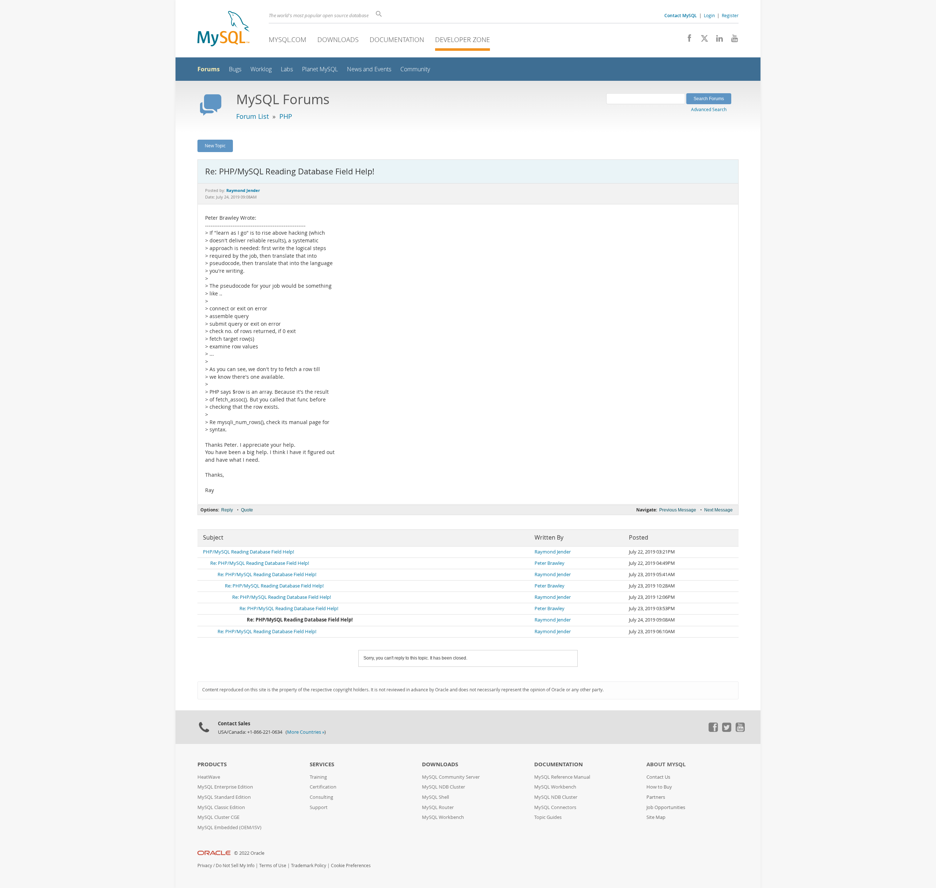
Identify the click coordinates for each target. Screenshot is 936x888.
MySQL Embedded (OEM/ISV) (229, 827)
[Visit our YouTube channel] (732, 40)
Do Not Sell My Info (235, 865)
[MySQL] (223, 29)
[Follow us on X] (702, 40)
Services (322, 764)
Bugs (235, 69)
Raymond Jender (553, 552)
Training (318, 777)
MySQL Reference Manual (562, 777)
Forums (208, 69)
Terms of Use (272, 865)
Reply (227, 510)
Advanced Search (708, 109)
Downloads (338, 39)
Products (212, 764)
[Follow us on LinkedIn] (717, 40)
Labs (287, 69)
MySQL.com (287, 39)
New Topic (215, 145)
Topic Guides (548, 817)
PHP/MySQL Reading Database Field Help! (248, 552)
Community (415, 69)
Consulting (321, 797)
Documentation (397, 39)
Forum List (252, 116)
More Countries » (305, 732)
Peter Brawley (550, 563)
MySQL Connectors (555, 807)
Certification (323, 787)
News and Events (369, 69)
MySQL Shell (435, 797)
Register (730, 15)
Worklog (261, 69)
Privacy (204, 865)
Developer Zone (462, 39)
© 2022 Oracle (249, 853)
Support (319, 807)
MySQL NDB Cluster (443, 787)
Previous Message (677, 510)
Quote (247, 510)
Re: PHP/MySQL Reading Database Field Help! (259, 563)
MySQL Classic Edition (221, 807)
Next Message (718, 510)
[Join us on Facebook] (687, 40)
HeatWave (208, 777)
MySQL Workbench (443, 817)
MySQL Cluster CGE (218, 817)
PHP (285, 116)
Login (709, 15)
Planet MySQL (320, 69)
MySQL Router (438, 807)
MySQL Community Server (451, 777)
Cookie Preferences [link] (351, 865)
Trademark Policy (308, 865)
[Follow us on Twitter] (726, 730)
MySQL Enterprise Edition (225, 787)
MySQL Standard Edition (224, 797)
